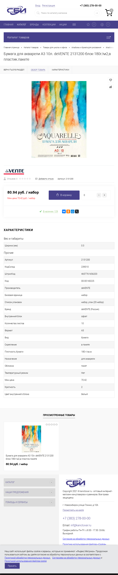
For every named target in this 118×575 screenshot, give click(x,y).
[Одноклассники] (68, 211)
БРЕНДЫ (34, 24)
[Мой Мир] (72, 211)
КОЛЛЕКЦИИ (49, 24)
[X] (77, 211)
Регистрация (48, 5)
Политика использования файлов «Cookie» (84, 544)
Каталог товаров (18, 37)
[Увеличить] (59, 119)
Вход (37, 5)
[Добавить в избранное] (110, 80)
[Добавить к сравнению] (110, 87)
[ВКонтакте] (64, 211)
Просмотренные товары (59, 415)
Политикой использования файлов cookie (26, 561)
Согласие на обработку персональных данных (86, 539)
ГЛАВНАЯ (8, 24)
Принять (12, 566)
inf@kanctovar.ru (81, 525)
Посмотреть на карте (73, 510)
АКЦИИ (63, 24)
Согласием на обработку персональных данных (76, 558)
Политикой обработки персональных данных (27, 558)
